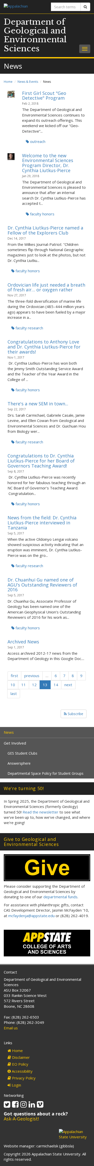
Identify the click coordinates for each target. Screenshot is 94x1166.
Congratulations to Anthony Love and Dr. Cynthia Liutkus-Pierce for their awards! (44, 347)
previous (31, 675)
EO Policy (19, 1064)
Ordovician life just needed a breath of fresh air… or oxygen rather (46, 287)
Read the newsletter (40, 811)
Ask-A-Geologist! (21, 1119)
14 (56, 684)
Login (16, 1084)
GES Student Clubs (22, 753)
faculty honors (41, 213)
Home (8, 82)
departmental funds (60, 896)
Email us (11, 1027)
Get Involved (15, 743)
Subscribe (75, 713)
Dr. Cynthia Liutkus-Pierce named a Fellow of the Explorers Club (45, 230)
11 (23, 684)
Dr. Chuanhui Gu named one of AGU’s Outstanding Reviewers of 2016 (42, 585)
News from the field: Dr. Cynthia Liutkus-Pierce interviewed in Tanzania (42, 523)
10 (13, 684)
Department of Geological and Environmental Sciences (35, 35)
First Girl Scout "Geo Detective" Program (44, 95)
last (14, 693)
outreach (37, 141)
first (14, 675)
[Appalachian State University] (23, 7)
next (68, 684)
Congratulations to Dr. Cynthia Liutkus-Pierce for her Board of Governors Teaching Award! (41, 461)
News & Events (28, 82)
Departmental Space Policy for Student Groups (45, 773)
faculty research (29, 327)
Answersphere (19, 763)
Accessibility (22, 1071)
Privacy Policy (23, 1077)
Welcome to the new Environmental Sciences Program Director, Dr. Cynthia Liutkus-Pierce (47, 162)
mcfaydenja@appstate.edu (31, 915)
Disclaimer (20, 1057)
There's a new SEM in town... (38, 404)
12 (34, 684)
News (9, 732)
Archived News (23, 642)
